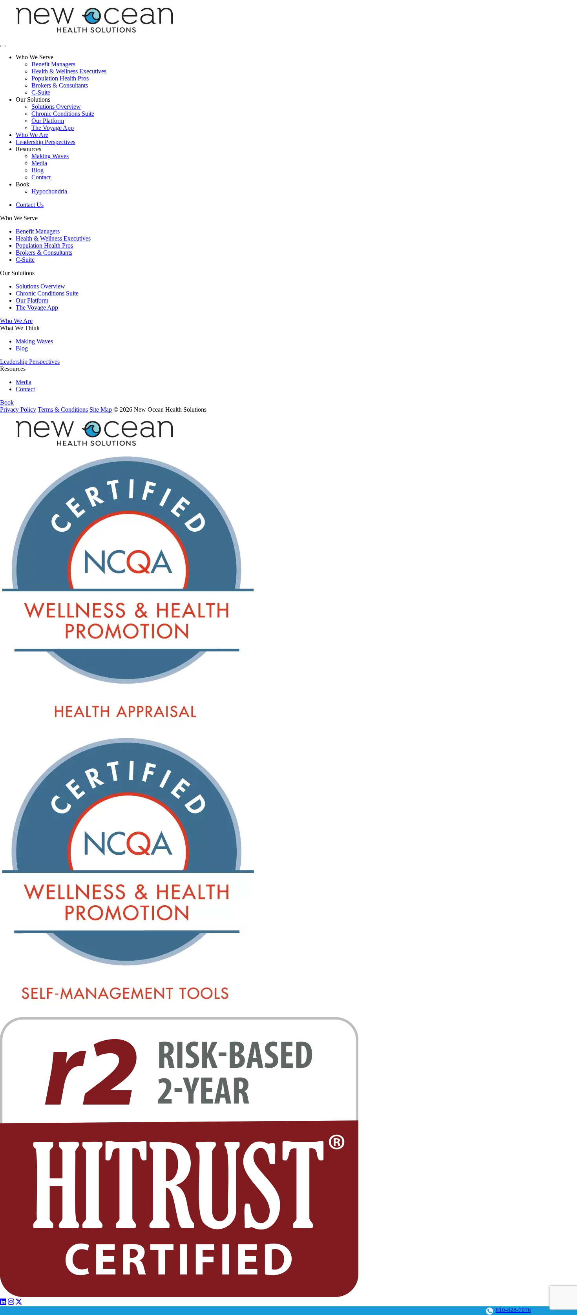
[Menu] (3, 46)
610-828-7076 (513, 1310)
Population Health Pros (60, 78)
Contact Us (30, 204)
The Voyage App (52, 127)
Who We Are (32, 134)
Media (39, 163)
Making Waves (50, 156)
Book (7, 402)
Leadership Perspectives (45, 142)
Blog (37, 170)
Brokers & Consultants (59, 85)
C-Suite (40, 92)
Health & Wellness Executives (68, 71)
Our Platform (47, 120)
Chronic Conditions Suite (62, 113)
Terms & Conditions (63, 409)
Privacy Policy (18, 409)
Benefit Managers (53, 64)
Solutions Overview (56, 106)
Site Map (100, 409)
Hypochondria (49, 191)
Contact (41, 177)
